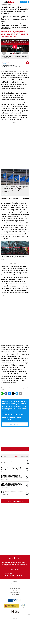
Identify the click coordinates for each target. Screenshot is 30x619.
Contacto (15, 581)
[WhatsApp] (3, 575)
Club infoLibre (4, 387)
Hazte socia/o (15, 569)
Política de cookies (15, 594)
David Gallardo (4, 487)
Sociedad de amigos (15, 588)
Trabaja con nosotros (15, 586)
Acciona (2, 389)
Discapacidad (12, 387)
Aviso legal (15, 590)
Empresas (24, 387)
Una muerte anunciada (7, 461)
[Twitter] (10, 575)
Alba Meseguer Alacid (6, 471)
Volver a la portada (15, 501)
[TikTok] (21, 575)
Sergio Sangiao (4, 479)
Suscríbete (23, 1)
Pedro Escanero (5, 462)
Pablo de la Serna (5, 62)
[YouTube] (18, 575)
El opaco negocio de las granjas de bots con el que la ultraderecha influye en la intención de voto (11, 469)
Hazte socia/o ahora (15, 424)
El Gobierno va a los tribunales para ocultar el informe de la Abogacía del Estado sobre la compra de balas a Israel (11, 476)
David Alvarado (4, 494)
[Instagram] (15, 575)
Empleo (18, 387)
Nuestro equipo (15, 583)
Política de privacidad (15, 592)
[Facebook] (5, 575)
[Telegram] (13, 575)
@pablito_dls (5, 63)
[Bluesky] (8, 575)
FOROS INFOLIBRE (6, 5)
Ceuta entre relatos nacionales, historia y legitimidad (11, 492)
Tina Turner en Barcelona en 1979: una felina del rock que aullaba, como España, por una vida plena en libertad (12, 484)
